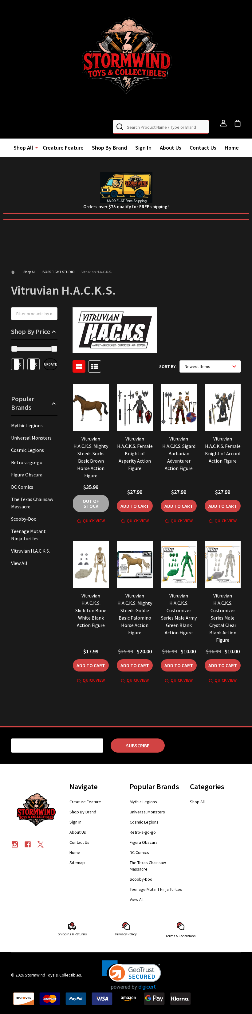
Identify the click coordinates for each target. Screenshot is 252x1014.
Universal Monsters (31, 438)
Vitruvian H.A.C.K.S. (30, 551)
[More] (36, 147)
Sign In (143, 147)
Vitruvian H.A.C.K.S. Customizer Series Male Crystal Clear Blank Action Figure (222, 618)
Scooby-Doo (24, 519)
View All (19, 563)
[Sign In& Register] (223, 123)
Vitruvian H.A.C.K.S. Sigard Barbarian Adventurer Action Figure (178, 453)
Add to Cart (134, 506)
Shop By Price (30, 331)
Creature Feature (63, 147)
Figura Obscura (26, 475)
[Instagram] (14, 844)
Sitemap (77, 862)
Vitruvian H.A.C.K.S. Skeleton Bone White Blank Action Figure (90, 610)
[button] (126, 57)
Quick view (94, 520)
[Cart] (237, 123)
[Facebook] (27, 844)
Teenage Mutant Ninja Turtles (28, 535)
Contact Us (203, 147)
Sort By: (168, 366)
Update (50, 364)
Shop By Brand (109, 147)
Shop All (23, 147)
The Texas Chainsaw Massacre (32, 503)
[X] (40, 844)
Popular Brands (22, 403)
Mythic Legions (27, 425)
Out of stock (91, 503)
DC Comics (22, 487)
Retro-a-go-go (26, 462)
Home (232, 147)
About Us (170, 147)
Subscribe (137, 745)
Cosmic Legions (27, 450)
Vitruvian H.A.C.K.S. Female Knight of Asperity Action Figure (135, 453)
